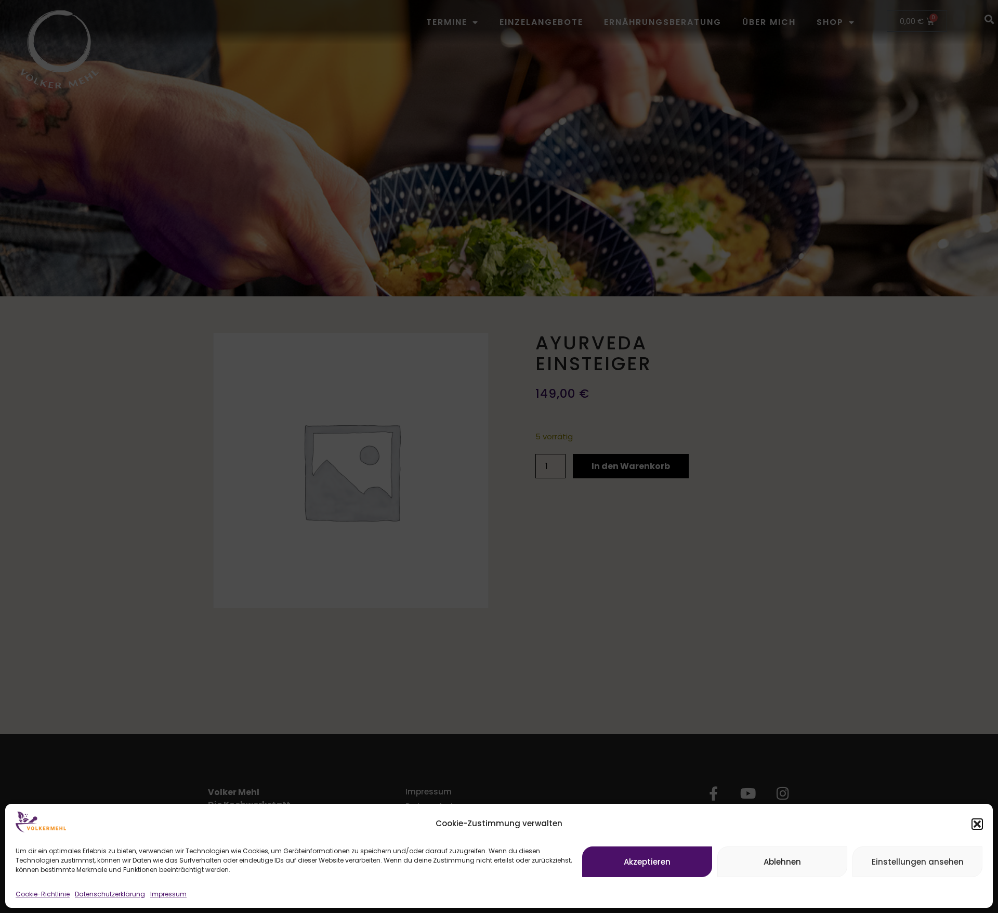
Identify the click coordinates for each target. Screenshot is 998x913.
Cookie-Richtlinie (43, 894)
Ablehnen (782, 861)
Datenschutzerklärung (110, 894)
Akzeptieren (647, 861)
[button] (977, 824)
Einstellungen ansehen (918, 861)
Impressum (168, 894)
